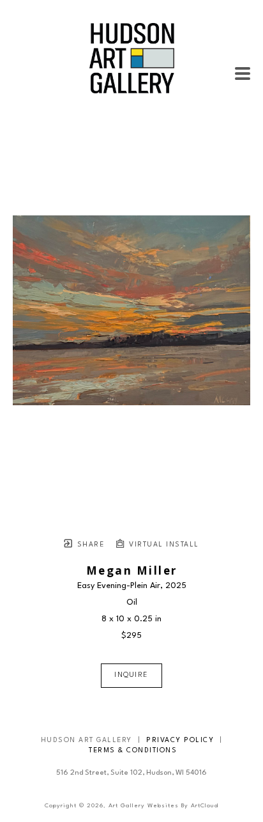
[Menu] (242, 73)
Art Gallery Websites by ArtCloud (163, 806)
